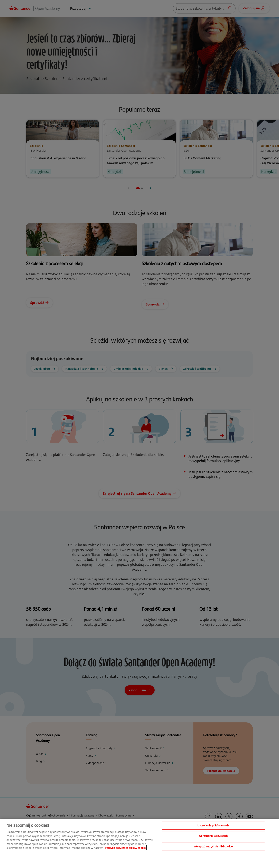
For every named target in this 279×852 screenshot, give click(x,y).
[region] (139, 835)
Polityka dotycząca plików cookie (125, 848)
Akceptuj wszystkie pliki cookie (213, 846)
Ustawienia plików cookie (213, 825)
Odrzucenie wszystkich (213, 836)
